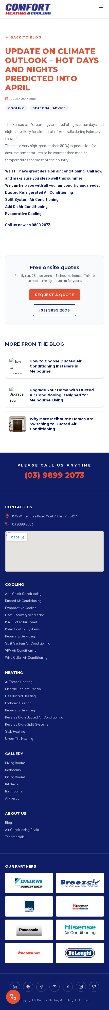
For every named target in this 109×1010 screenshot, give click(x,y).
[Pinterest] (28, 987)
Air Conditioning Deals (22, 829)
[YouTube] (54, 987)
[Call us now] (13, 997)
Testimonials (15, 836)
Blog (8, 822)
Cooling (16, 108)
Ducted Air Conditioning (23, 600)
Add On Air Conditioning (23, 593)
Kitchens (11, 784)
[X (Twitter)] (94, 987)
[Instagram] (81, 987)
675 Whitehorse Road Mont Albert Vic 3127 (44, 516)
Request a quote (54, 295)
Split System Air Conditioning (27, 643)
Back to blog (26, 37)
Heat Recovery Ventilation (25, 615)
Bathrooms (13, 791)
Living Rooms (15, 763)
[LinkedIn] (15, 987)
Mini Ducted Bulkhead (21, 622)
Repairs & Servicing (20, 636)
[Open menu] (101, 9)
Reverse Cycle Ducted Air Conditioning (34, 717)
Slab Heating (15, 731)
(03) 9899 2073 (54, 310)
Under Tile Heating (19, 738)
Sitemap (83, 1000)
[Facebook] (41, 987)
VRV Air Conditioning (21, 650)
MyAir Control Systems (22, 629)
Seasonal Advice (49, 108)
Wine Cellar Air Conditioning (26, 657)
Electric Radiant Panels (23, 689)
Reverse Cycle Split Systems (26, 724)
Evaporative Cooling (21, 608)
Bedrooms (13, 770)
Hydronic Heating (18, 703)
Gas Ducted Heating (20, 696)
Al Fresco (12, 798)
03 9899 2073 (22, 524)
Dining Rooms (15, 777)
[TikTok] (68, 987)
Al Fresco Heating (18, 681)
